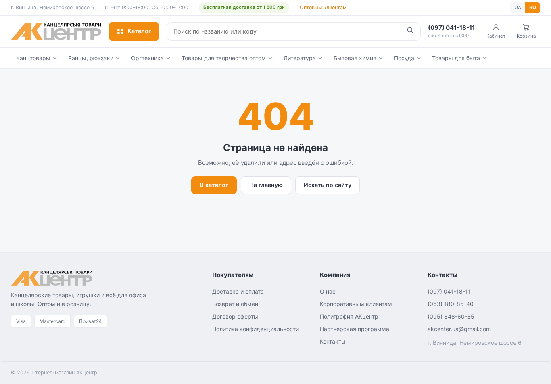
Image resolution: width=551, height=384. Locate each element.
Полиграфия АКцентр (349, 316)
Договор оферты (235, 316)
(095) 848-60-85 (451, 316)
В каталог (214, 185)
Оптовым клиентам (323, 7)
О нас (328, 291)
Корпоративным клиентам (356, 303)
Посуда (404, 58)
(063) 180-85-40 (451, 303)
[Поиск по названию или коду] (410, 31)
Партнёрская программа (354, 328)
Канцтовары (33, 58)
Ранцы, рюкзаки (90, 58)
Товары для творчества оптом (224, 58)
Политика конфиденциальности (255, 328)
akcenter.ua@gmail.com (459, 328)
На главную (266, 185)
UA (517, 7)
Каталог (139, 31)
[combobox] (283, 31)
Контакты (333, 341)
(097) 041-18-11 (449, 291)
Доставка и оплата (238, 291)
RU (532, 7)
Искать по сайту (327, 185)
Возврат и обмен (235, 303)
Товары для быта (456, 58)
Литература (300, 58)
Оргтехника (147, 58)
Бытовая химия (355, 58)
